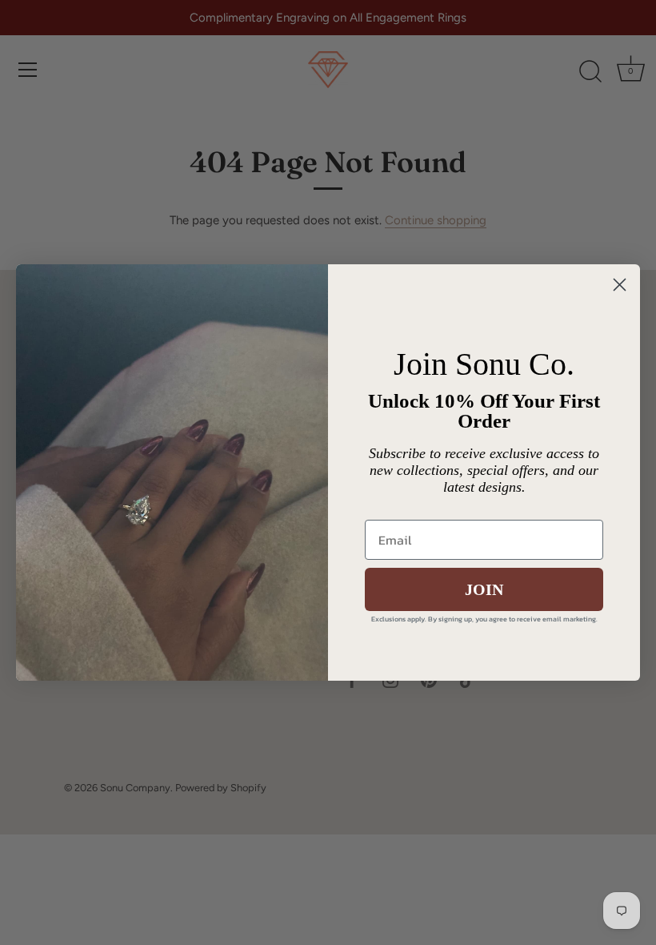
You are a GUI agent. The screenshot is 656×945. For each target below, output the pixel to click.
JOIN (484, 589)
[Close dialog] (620, 285)
